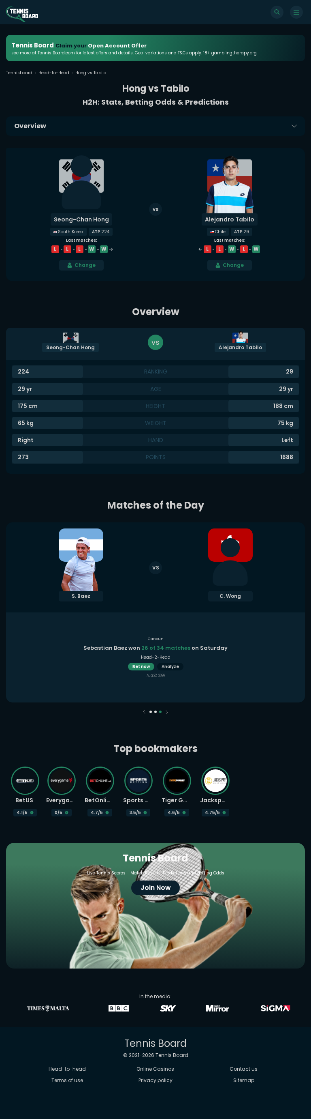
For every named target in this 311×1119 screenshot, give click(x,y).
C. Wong (230, 596)
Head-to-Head (53, 73)
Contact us (244, 1068)
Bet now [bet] (141, 667)
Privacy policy (155, 1080)
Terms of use (67, 1080)
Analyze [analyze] (170, 667)
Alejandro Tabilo (229, 219)
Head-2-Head (155, 657)
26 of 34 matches (165, 648)
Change (85, 265)
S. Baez (81, 596)
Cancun (156, 638)
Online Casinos (155, 1068)
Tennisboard (19, 73)
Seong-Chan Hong (81, 219)
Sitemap (243, 1080)
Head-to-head (67, 1068)
